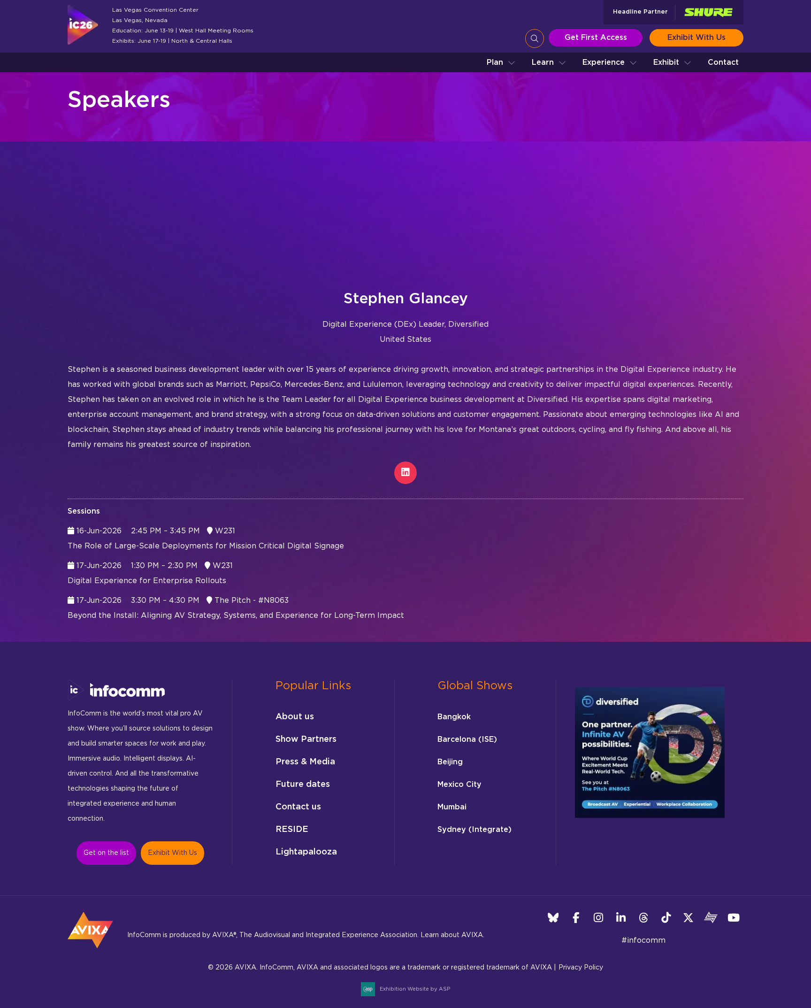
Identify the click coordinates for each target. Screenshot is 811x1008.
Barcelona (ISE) (467, 739)
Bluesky (553, 918)
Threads (643, 918)
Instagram (598, 918)
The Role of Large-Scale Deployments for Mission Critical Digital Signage (206, 546)
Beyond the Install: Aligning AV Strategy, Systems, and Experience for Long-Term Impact (236, 615)
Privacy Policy (581, 967)
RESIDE (291, 829)
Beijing (450, 762)
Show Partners (306, 739)
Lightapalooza (306, 852)
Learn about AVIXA (452, 935)
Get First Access (596, 37)
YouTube (733, 918)
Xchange (711, 918)
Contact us (298, 807)
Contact (723, 62)
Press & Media (305, 762)
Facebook (576, 918)
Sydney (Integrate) (474, 829)
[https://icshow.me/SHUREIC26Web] (708, 12)
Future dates (302, 784)
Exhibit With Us (696, 37)
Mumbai (452, 807)
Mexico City (459, 784)
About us (294, 717)
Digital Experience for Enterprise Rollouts (147, 581)
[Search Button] (534, 38)
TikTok (666, 918)
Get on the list (106, 853)
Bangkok (454, 717)
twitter (688, 918)
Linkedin (621, 918)
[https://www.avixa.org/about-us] (90, 951)
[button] (501, 62)
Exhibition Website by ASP (415, 989)
